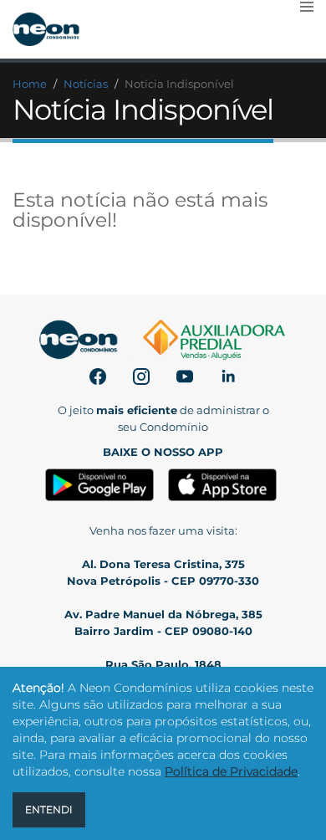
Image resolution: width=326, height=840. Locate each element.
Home (30, 83)
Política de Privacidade (231, 771)
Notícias (86, 83)
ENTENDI (49, 809)
